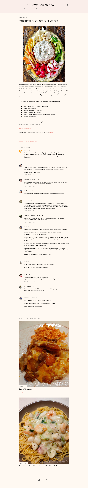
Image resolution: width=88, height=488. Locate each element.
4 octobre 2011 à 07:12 (29, 222)
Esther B (27, 275)
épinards (30, 141)
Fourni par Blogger (45, 479)
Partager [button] (21, 139)
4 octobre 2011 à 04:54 (29, 160)
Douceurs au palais (39, 5)
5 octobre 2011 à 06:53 (29, 293)
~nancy (26, 165)
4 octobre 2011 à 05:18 (29, 186)
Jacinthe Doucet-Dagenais (32, 215)
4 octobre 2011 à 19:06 (29, 281)
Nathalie (26, 262)
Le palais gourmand (30, 179)
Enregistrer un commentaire (28, 313)
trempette (34, 141)
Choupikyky (27, 286)
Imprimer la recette (25, 128)
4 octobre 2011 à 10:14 (29, 270)
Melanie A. (27, 191)
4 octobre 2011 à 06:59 (29, 210)
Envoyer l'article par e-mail (31, 139)
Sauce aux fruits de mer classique (38, 465)
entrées (25, 141)
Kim (25, 150)
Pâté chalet (25, 388)
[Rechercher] (68, 4)
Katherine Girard (29, 227)
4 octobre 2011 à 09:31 (29, 257)
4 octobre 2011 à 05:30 (29, 196)
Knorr (51, 132)
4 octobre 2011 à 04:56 (29, 174)
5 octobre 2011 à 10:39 (29, 309)
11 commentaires (29, 392)
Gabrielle (27, 201)
